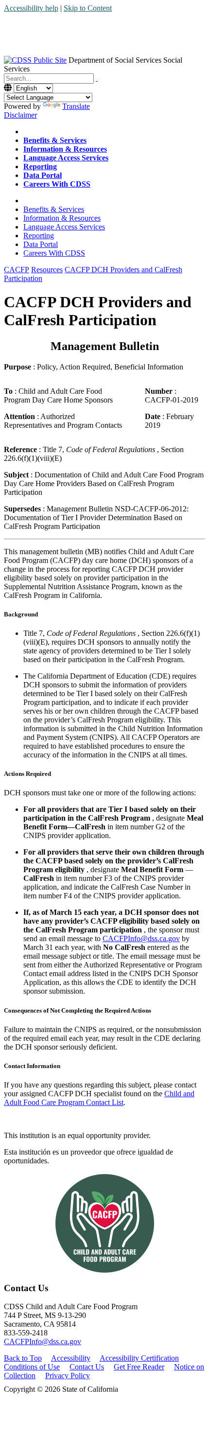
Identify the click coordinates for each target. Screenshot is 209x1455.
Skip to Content (88, 8)
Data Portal (40, 244)
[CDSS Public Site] (35, 60)
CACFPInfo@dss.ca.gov (141, 938)
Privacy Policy (67, 1375)
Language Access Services (64, 227)
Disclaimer (20, 115)
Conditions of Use (32, 1367)
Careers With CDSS (54, 253)
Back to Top (23, 1358)
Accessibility (70, 1358)
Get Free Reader (139, 1367)
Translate (76, 106)
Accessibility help (31, 8)
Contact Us (87, 1367)
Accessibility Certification (139, 1358)
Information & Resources (62, 218)
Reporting (38, 235)
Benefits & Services (53, 209)
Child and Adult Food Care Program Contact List (99, 1097)
